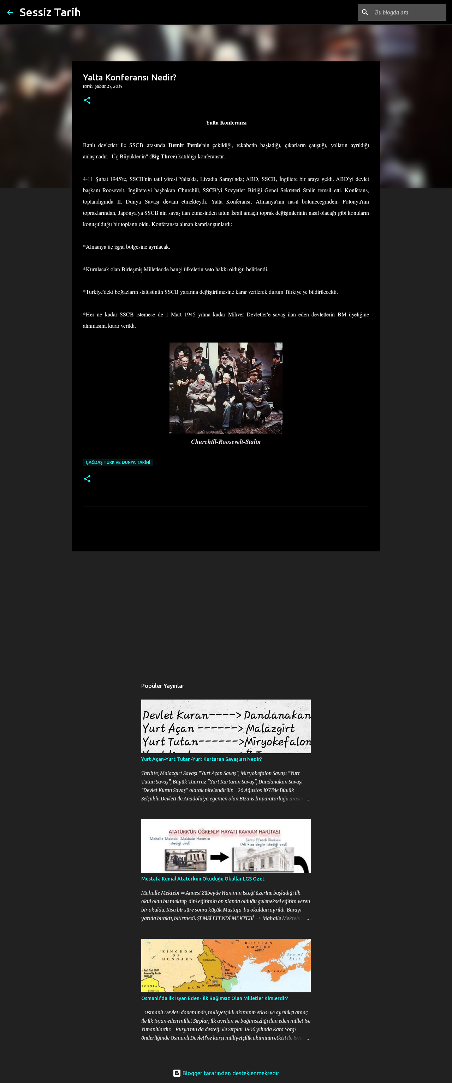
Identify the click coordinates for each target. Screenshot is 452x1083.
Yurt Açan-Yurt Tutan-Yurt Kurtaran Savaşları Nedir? (201, 759)
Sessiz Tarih (50, 12)
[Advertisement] (226, 611)
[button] (87, 100)
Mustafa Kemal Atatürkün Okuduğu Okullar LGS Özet (202, 879)
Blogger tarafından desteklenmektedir (230, 1073)
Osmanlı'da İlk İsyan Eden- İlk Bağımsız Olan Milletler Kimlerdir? (214, 998)
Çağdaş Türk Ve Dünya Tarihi (118, 462)
